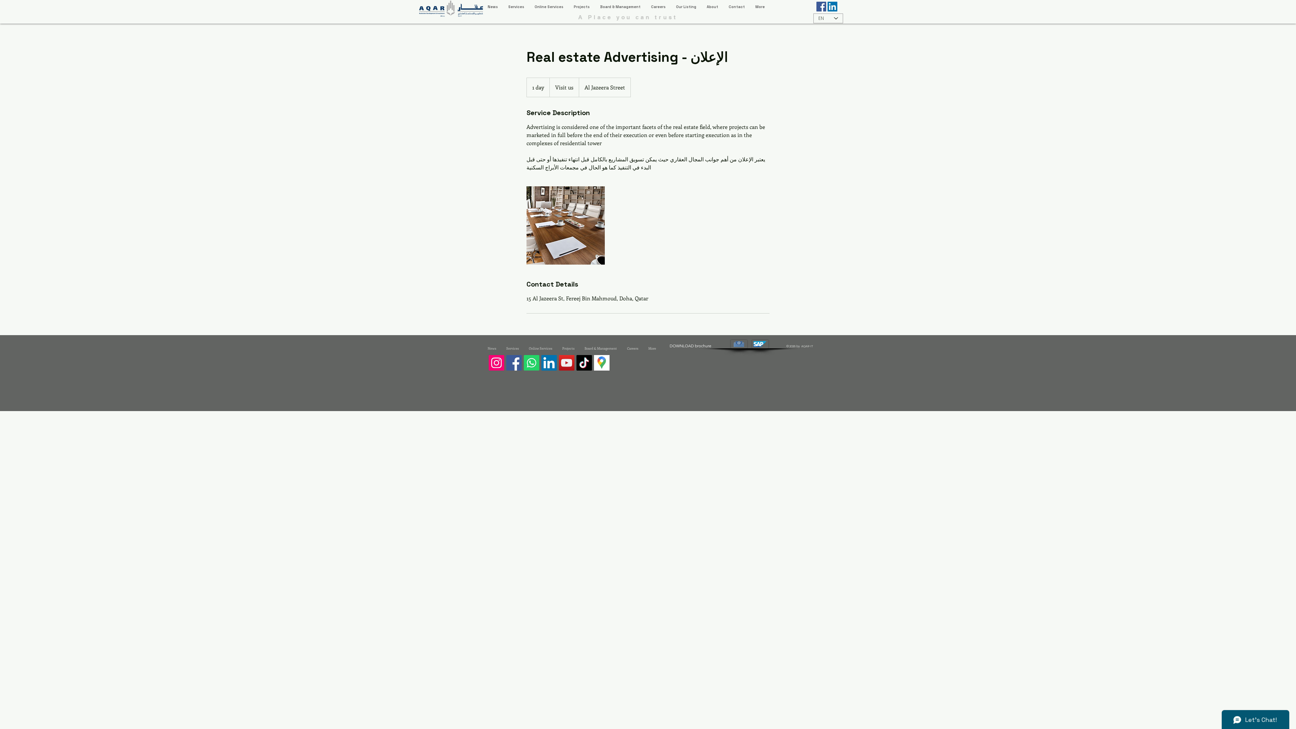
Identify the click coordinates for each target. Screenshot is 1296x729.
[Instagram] (496, 363)
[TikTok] (584, 363)
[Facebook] (514, 363)
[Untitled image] (565, 225)
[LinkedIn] (549, 363)
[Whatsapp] (531, 363)
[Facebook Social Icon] (821, 6)
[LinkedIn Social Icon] (832, 6)
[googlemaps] (602, 363)
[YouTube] (566, 363)
